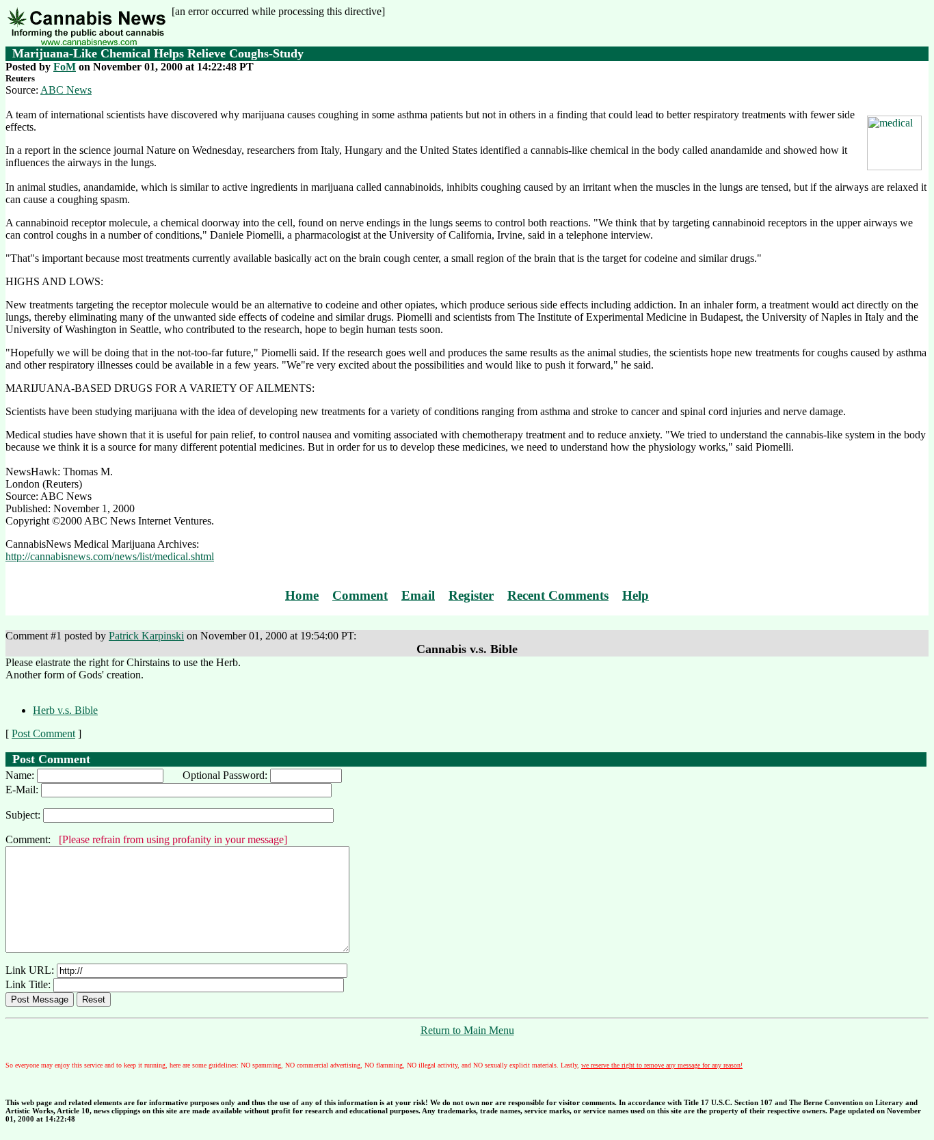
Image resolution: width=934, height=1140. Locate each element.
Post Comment (43, 733)
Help (635, 595)
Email (418, 595)
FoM (64, 66)
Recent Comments (558, 595)
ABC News (66, 90)
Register (471, 595)
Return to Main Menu (467, 1030)
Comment (360, 595)
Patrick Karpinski (146, 635)
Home (302, 595)
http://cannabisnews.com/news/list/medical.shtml (109, 556)
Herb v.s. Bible (65, 710)
